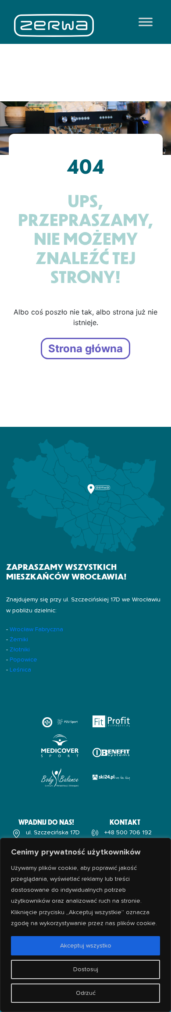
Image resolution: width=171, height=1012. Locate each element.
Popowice (23, 660)
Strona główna (85, 348)
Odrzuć (86, 993)
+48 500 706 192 (128, 833)
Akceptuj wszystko (85, 946)
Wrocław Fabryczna (36, 629)
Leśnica (20, 670)
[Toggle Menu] (146, 22)
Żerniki (19, 640)
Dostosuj (85, 969)
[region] (85, 925)
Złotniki (20, 650)
